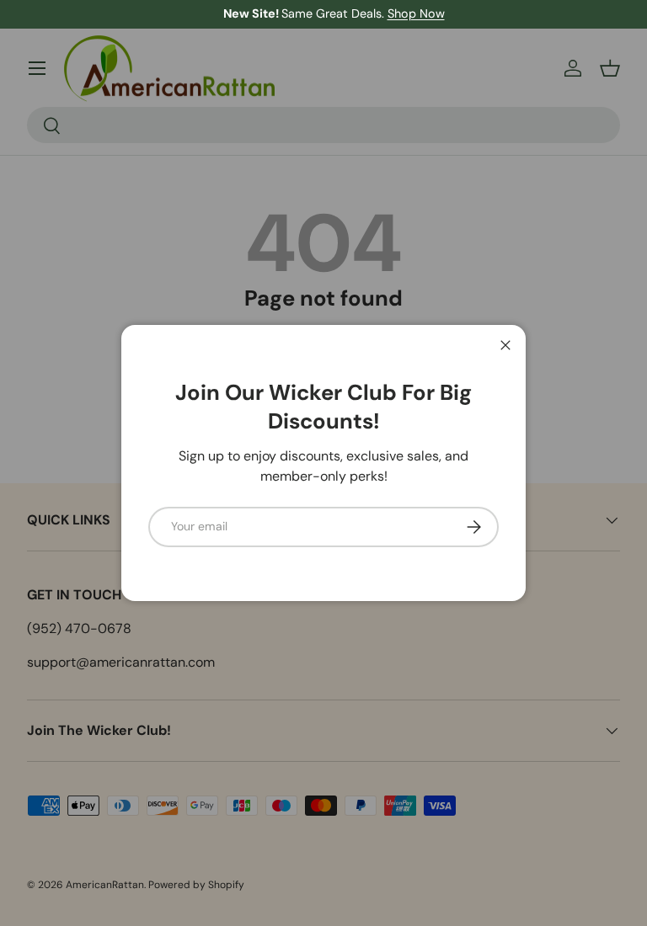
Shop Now (406, 13)
